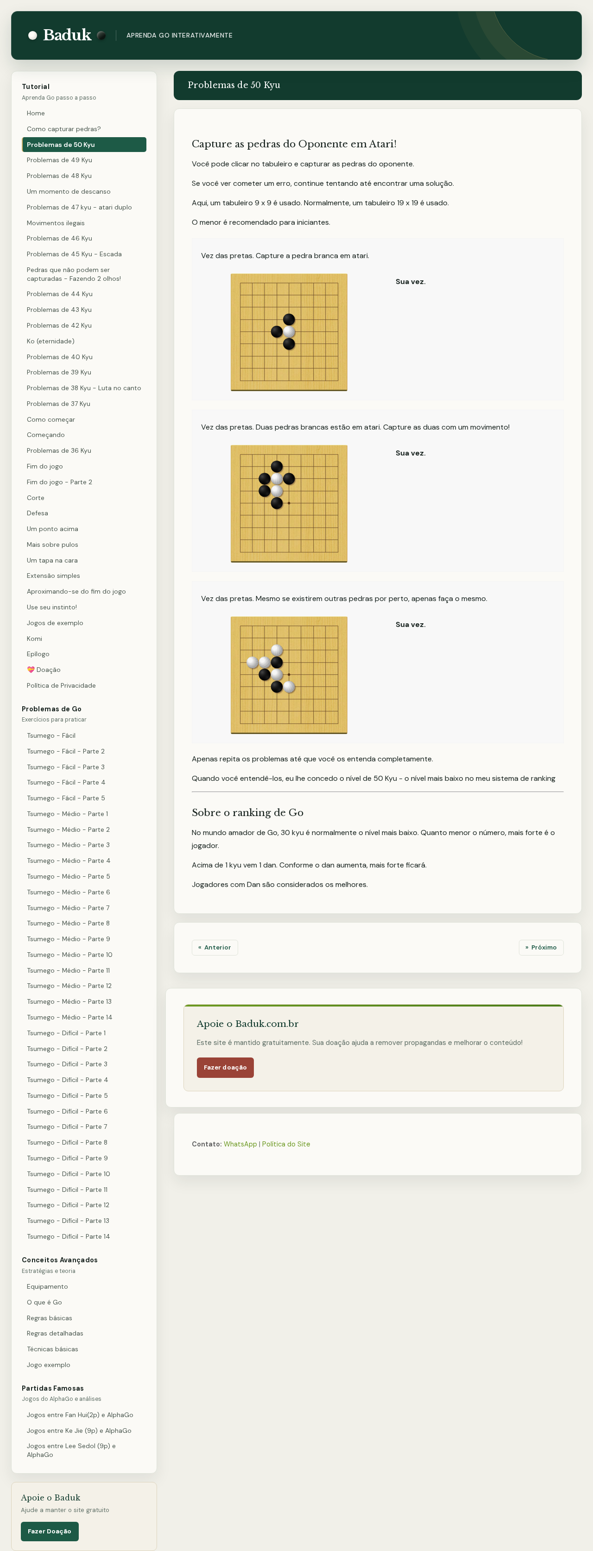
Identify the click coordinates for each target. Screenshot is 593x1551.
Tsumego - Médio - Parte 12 (69, 985)
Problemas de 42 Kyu (59, 325)
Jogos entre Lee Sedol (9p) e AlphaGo (71, 1450)
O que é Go (44, 1302)
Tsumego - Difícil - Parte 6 (67, 1111)
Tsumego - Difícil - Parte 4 (67, 1080)
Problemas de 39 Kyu (59, 372)
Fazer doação (225, 1067)
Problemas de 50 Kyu (61, 144)
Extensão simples (53, 575)
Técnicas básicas (52, 1349)
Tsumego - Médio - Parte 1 (67, 814)
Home (36, 113)
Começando (46, 434)
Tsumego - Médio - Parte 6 (68, 892)
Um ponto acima (52, 529)
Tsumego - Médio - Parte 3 (68, 845)
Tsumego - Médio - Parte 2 (68, 829)
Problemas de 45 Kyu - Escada (74, 254)
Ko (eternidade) (51, 341)
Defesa (37, 513)
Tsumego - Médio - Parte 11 (68, 970)
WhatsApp (240, 1144)
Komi (34, 638)
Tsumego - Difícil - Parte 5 (67, 1095)
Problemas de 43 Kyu (59, 309)
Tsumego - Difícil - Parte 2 (67, 1049)
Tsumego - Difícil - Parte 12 (68, 1205)
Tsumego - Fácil (51, 735)
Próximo (544, 947)
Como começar (51, 419)
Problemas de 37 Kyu (58, 403)
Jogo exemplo (48, 1365)
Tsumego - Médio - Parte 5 (68, 876)
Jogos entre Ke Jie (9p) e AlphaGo (79, 1430)
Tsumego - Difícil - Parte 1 (66, 1033)
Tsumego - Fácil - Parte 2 (66, 751)
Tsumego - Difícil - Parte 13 (68, 1220)
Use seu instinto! (52, 607)
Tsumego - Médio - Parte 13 (69, 1001)
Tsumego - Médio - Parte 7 (68, 908)
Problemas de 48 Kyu (59, 175)
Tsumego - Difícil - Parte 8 (67, 1142)
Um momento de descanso (69, 191)
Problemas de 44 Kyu (60, 294)
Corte (35, 498)
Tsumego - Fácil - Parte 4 (66, 782)
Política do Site (286, 1144)
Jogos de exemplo (55, 623)
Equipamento (47, 1286)
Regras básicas (49, 1318)
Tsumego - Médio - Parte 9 (68, 939)
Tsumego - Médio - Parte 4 (69, 860)
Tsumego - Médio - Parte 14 (70, 1017)
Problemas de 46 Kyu (59, 238)
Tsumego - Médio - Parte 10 (70, 954)
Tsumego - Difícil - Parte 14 (68, 1236)
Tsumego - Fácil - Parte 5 (66, 798)
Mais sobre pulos (52, 544)
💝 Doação (44, 669)
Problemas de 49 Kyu (59, 160)
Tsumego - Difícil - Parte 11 (67, 1189)
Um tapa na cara (52, 560)
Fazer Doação (50, 1531)
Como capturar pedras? (64, 129)
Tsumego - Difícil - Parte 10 (68, 1174)
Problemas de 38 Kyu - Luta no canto (84, 388)
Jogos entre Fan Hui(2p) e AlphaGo (80, 1415)
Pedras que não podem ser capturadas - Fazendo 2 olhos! (74, 274)
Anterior (217, 947)
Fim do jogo (45, 466)
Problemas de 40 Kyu (60, 357)
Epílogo (38, 654)
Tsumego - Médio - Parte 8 (68, 923)
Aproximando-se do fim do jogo (76, 591)
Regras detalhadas (55, 1333)
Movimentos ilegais (56, 223)
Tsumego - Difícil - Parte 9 (67, 1158)
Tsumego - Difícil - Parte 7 (67, 1126)
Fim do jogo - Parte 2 (59, 482)
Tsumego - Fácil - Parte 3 (66, 767)
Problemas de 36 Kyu (59, 450)
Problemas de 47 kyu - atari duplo (79, 207)
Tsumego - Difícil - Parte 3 (67, 1064)
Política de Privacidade (61, 685)
